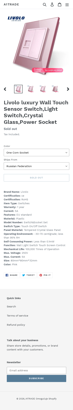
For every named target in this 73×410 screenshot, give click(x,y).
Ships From (10, 159)
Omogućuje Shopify (46, 398)
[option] (18, 89)
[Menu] (67, 4)
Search (11, 306)
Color (7, 146)
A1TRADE (11, 4)
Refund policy (16, 324)
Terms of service (17, 315)
